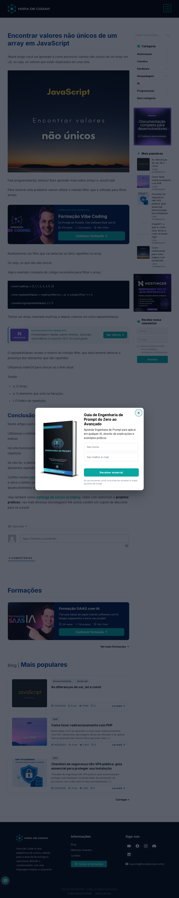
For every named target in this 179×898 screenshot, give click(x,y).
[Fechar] (139, 413)
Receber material (111, 472)
